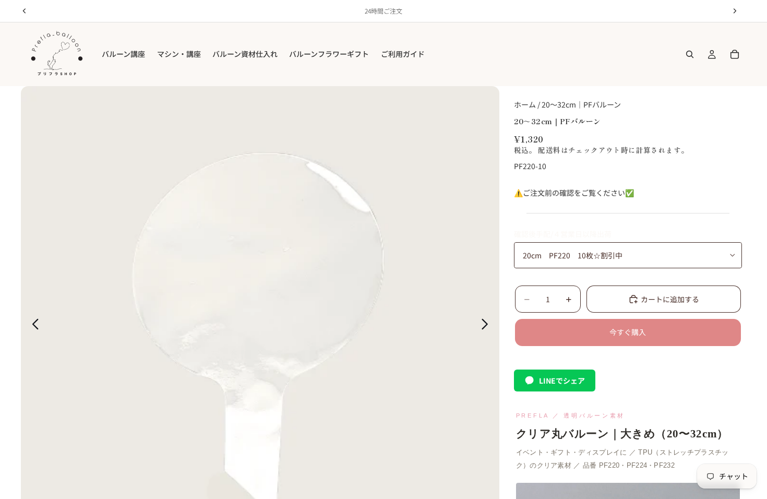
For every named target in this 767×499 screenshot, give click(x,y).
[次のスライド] (487, 325)
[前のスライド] (32, 325)
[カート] (734, 54)
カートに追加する (670, 299)
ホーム (525, 104)
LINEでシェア (562, 380)
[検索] (689, 54)
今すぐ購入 (627, 332)
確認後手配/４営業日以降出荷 (563, 234)
